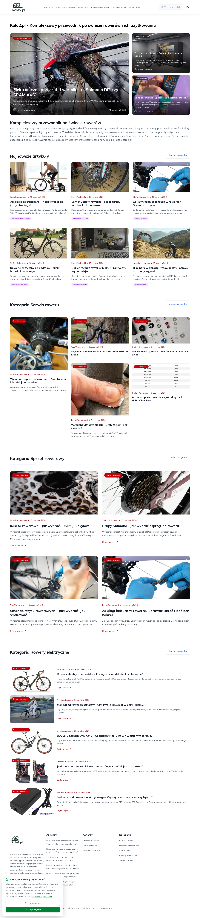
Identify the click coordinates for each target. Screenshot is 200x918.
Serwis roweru (83, 7)
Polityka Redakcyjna (90, 908)
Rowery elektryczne (118, 7)
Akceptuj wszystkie (32, 909)
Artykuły (51, 834)
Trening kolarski (135, 7)
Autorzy (88, 834)
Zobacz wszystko (178, 155)
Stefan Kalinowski (141, 197)
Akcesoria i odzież (80, 219)
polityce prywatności (42, 896)
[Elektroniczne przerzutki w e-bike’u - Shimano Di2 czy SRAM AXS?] (69, 74)
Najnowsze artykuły (52, 7)
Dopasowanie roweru (100, 7)
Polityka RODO (73, 908)
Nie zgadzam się (32, 903)
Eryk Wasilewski (78, 197)
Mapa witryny (106, 908)
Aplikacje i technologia (21, 219)
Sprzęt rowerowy (69, 7)
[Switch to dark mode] (187, 7)
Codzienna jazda (142, 37)
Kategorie (125, 834)
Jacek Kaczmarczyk (18, 197)
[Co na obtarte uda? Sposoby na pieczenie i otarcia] (161, 95)
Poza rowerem (141, 79)
